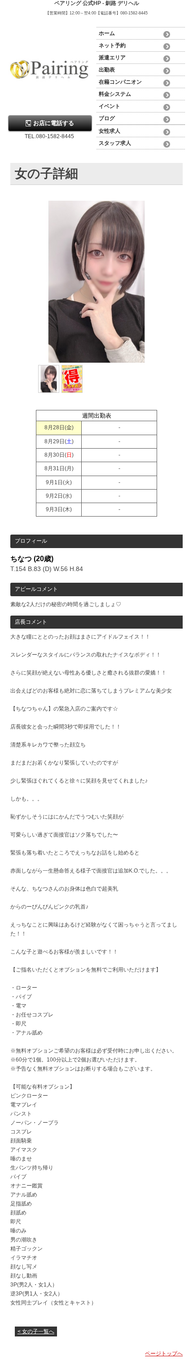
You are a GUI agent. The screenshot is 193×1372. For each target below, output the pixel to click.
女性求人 (109, 131)
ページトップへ (164, 1353)
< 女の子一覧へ (36, 1331)
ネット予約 (112, 45)
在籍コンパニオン (120, 82)
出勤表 (107, 70)
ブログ (107, 118)
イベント (109, 106)
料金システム (115, 94)
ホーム (107, 33)
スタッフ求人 (115, 143)
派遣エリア (112, 57)
